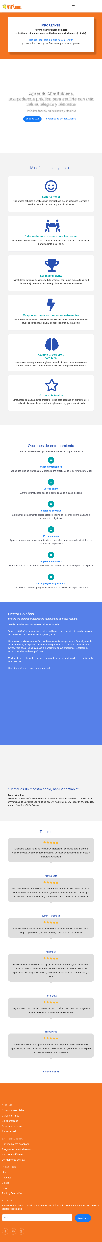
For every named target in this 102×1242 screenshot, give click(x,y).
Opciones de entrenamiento (61, 119)
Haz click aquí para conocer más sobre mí (29, 668)
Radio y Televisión (12, 1193)
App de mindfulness (13, 1154)
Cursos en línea (10, 1115)
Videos (5, 1182)
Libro (4, 1172)
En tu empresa (10, 1121)
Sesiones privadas (12, 1126)
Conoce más (32, 119)
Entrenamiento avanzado (15, 1144)
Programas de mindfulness (16, 1149)
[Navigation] (73, 6)
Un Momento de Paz (13, 1159)
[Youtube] (13, 1231)
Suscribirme (83, 1218)
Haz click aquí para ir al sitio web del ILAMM (51, 40)
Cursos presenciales (13, 1110)
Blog (4, 1188)
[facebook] (5, 1231)
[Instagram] (21, 1231)
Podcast (6, 1177)
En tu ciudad (9, 1131)
